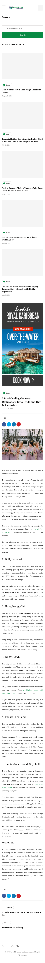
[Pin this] (18, 424)
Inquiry (5, 946)
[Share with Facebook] (4, 424)
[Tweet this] (9, 424)
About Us (15, 946)
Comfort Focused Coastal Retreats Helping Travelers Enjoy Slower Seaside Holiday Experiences (20, 289)
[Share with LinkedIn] (14, 424)
